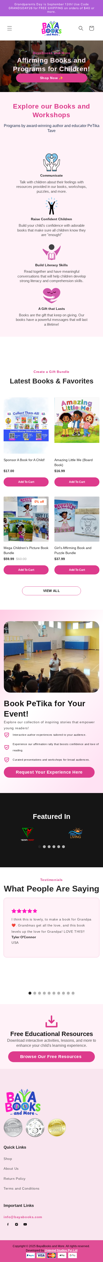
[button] (9, 28)
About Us (11, 1168)
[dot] (39, 846)
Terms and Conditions (22, 1188)
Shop (8, 1159)
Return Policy (15, 1179)
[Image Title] (8, 1224)
